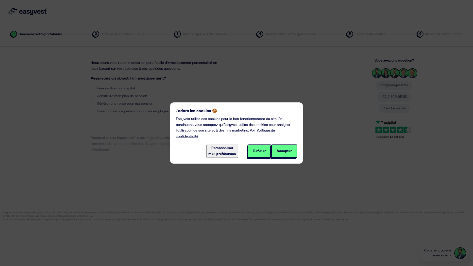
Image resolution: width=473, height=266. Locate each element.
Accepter (284, 151)
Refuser (259, 151)
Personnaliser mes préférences (222, 151)
